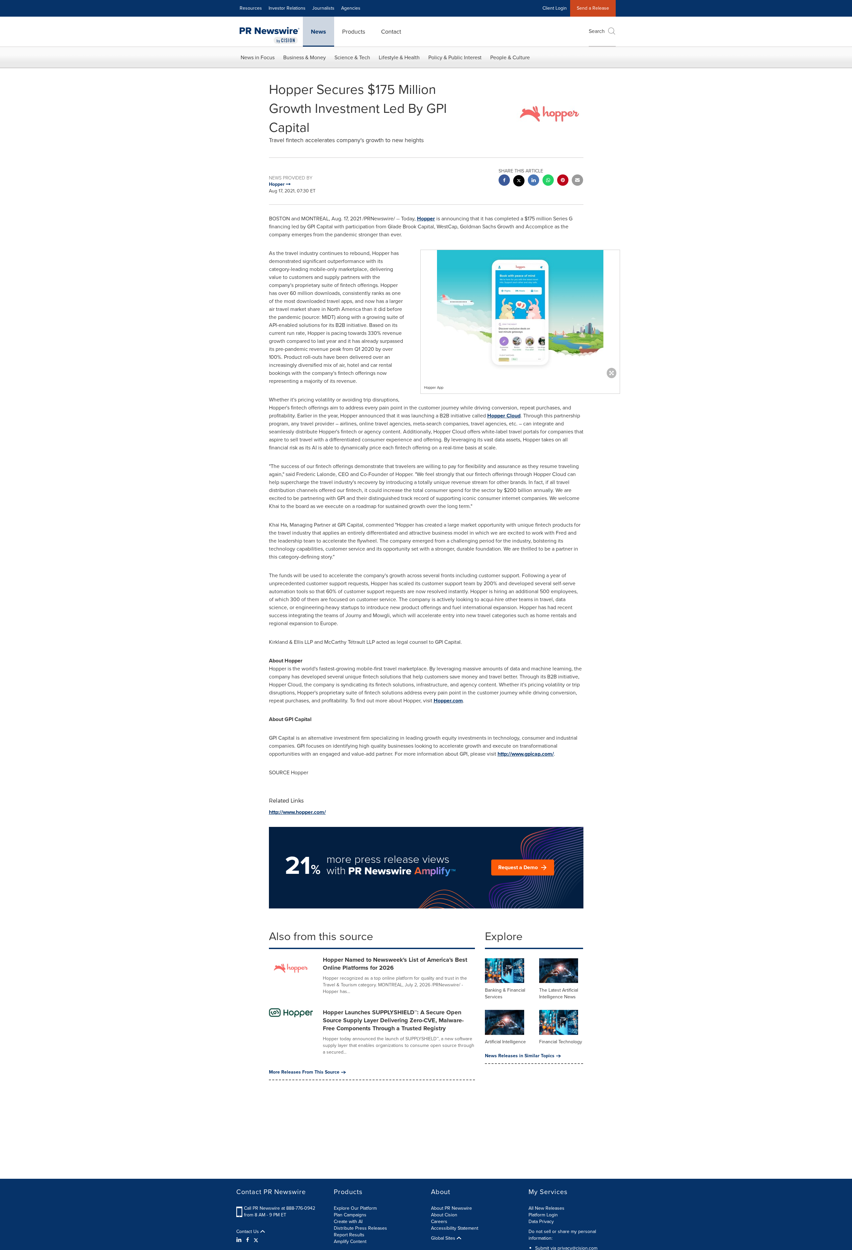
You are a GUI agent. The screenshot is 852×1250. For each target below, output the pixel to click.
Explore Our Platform (355, 1208)
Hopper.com (448, 700)
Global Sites (444, 1238)
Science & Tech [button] (352, 57)
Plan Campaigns (350, 1214)
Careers (439, 1221)
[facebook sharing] (504, 180)
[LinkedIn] (239, 1240)
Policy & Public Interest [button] (455, 57)
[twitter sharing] (519, 181)
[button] (520, 312)
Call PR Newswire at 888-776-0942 (279, 1208)
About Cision (444, 1214)
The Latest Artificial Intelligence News (558, 993)
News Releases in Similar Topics (519, 1056)
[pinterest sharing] (562, 180)
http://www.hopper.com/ (297, 812)
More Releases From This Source (304, 1072)
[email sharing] (577, 180)
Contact (391, 31)
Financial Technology (560, 1041)
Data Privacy (541, 1221)
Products (353, 31)
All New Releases (546, 1208)
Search (597, 31)
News (318, 31)
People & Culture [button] (510, 57)
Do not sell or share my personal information (562, 1235)
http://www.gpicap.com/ (526, 754)
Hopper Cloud (504, 415)
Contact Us (248, 1231)
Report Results (349, 1234)
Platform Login (543, 1214)
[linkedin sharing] (533, 180)
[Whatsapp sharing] (548, 180)
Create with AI (348, 1221)
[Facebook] (248, 1240)
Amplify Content (350, 1241)
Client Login (554, 8)
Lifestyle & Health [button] (399, 57)
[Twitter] (256, 1240)
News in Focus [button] (258, 57)
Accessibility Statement (454, 1228)
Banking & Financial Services (505, 993)
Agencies (350, 8)
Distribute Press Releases (360, 1228)
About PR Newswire (451, 1208)
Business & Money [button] (304, 57)
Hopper (426, 218)
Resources (251, 8)
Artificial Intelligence (505, 1041)
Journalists (323, 8)
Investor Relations (287, 8)
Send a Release (593, 8)
